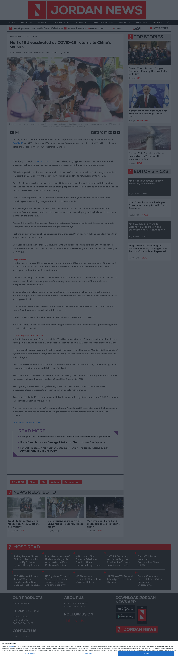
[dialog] (89, 650)
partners (11, 646)
